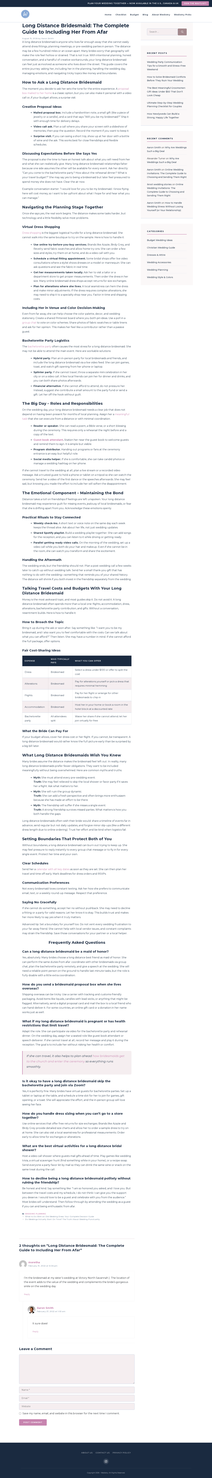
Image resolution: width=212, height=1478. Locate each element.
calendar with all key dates (53, 869)
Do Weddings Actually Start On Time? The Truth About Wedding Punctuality (62, 1219)
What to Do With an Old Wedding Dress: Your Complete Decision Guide (59, 1216)
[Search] (182, 32)
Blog (145, 14)
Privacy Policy (122, 1452)
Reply (27, 1294)
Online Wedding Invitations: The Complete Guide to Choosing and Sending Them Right (167, 173)
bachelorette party (39, 346)
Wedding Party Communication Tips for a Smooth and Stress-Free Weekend (166, 66)
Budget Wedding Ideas (160, 240)
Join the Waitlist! (195, 3)
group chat (29, 322)
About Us (86, 1452)
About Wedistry (161, 14)
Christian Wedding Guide (161, 247)
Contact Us (103, 1452)
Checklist (120, 14)
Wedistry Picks (182, 14)
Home (108, 14)
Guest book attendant (48, 439)
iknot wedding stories (159, 184)
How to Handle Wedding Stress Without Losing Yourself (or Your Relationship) (165, 206)
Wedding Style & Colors (160, 277)
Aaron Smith (45, 1307)
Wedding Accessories (159, 262)
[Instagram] (106, 1461)
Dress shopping (31, 232)
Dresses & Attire (156, 255)
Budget (134, 14)
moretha (34, 1262)
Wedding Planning (35, 1214)
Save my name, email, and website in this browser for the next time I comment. (71, 1413)
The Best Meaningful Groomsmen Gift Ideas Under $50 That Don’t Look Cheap (166, 92)
